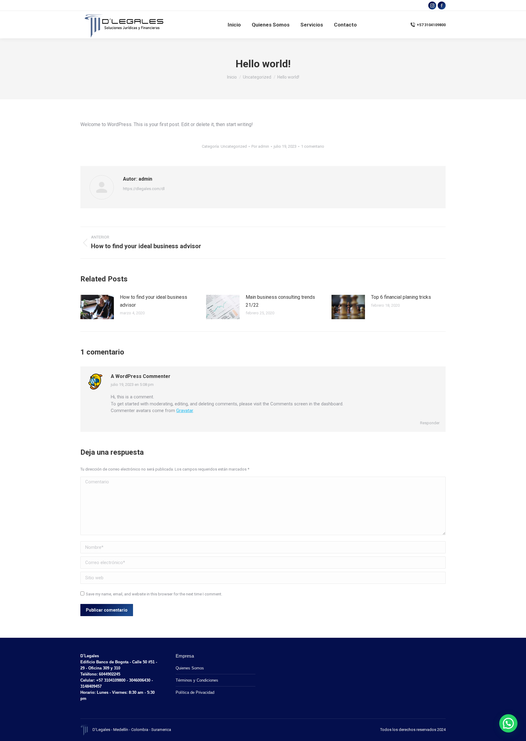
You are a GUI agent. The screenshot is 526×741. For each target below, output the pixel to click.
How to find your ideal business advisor (153, 301)
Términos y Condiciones (197, 680)
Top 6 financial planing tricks (401, 297)
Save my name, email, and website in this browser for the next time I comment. (154, 594)
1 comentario (312, 146)
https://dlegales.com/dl (144, 188)
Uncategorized (234, 146)
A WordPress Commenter (140, 376)
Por (260, 146)
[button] (508, 723)
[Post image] (97, 307)
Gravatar (184, 410)
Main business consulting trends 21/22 (280, 301)
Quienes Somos (190, 668)
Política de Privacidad (195, 692)
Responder (430, 423)
